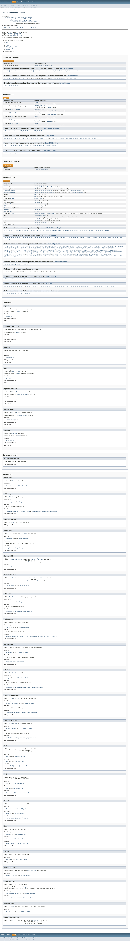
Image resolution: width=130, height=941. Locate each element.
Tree (19, 2)
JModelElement (35, 27)
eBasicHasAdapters (22, 264)
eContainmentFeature (39, 247)
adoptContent (8, 230)
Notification (49, 187)
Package (9, 2)
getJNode (48, 230)
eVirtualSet (109, 255)
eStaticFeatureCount (105, 254)
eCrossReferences (81, 247)
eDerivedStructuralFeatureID (13, 249)
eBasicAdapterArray (10, 264)
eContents (71, 247)
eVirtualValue (8, 257)
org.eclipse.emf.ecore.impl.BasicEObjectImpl (19, 19)
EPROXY (94, 138)
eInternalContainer (79, 237)
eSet (35, 196)
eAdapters (7, 138)
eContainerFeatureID (25, 138)
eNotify (42, 230)
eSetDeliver (118, 237)
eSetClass (111, 237)
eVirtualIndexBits (88, 255)
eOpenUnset (73, 253)
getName (54, 230)
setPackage (37, 222)
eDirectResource (47, 249)
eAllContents (20, 246)
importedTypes (38, 113)
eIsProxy (95, 237)
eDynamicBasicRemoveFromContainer (64, 249)
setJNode (91, 230)
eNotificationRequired (31, 230)
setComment (37, 220)
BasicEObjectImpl (66, 68)
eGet (35, 189)
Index (29, 2)
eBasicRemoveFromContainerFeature (71, 246)
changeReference (18, 230)
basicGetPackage (39, 185)
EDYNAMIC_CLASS (44, 138)
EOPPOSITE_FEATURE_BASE (11, 152)
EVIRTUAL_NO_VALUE (30, 145)
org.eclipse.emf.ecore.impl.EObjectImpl (20, 20)
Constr (14, 7)
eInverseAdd (38, 190)
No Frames (25, 5)
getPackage (37, 209)
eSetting (36, 254)
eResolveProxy (104, 253)
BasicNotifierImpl (73, 76)
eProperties (86, 138)
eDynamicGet (114, 249)
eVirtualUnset (118, 255)
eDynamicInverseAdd (27, 250)
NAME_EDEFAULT (37, 131)
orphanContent (83, 230)
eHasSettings (86, 251)
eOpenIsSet (59, 253)
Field (11, 7)
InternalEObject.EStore (11, 85)
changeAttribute (39, 187)
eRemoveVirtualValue (92, 253)
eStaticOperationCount (11, 255)
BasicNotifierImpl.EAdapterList (14, 78)
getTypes (37, 211)
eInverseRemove (39, 192)
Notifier (5, 27)
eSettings (55, 254)
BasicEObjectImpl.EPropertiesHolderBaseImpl (42, 71)
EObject (10, 27)
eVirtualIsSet (100, 255)
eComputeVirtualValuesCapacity (106, 246)
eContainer (14, 138)
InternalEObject (17, 27)
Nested (7, 7)
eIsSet (36, 194)
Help (33, 2)
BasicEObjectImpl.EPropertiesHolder (15, 71)
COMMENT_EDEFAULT (39, 106)
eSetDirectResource (10, 254)
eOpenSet (66, 253)
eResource (113, 253)
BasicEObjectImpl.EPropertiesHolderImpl (69, 71)
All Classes (34, 5)
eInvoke (88, 237)
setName (106, 230)
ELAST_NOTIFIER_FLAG (75, 138)
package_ (37, 120)
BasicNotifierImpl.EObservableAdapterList (63, 78)
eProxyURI (81, 253)
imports (36, 116)
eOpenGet (51, 253)
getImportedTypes (39, 206)
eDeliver (69, 237)
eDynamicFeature (91, 249)
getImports (37, 207)
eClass (49, 237)
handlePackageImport (40, 213)
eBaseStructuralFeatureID (33, 246)
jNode (15, 131)
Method (18, 7)
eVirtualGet (59, 255)
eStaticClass (38, 198)
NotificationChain (9, 190)
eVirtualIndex (77, 255)
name (30, 131)
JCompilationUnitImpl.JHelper (43, 65)
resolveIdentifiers (40, 215)
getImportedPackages (40, 204)
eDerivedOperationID (94, 247)
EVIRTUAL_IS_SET (18, 145)
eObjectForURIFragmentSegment (38, 253)
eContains (64, 247)
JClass (16, 113)
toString (37, 224)
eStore (21, 255)
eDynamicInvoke (83, 250)
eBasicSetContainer (40, 237)
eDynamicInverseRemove (55, 250)
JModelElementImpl (14, 33)
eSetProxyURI (8, 239)
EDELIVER (35, 138)
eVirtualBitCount (49, 255)
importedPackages (39, 109)
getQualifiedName (63, 230)
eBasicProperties (27, 237)
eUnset (36, 200)
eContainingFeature (26, 247)
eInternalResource (96, 251)
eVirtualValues (18, 257)
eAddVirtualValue (9, 246)
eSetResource (21, 254)
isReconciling (8, 131)
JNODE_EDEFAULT (23, 131)
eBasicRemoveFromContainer (50, 246)
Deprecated (24, 2)
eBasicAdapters (15, 237)
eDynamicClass (80, 249)
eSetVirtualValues (92, 254)
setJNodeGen (99, 230)
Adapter (46, 78)
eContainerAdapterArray (11, 247)
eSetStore (29, 254)
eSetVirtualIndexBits (66, 254)
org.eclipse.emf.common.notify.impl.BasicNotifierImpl (18, 17)
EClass (12, 198)
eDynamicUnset (44, 251)
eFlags (52, 138)
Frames (19, 5)
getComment (37, 202)
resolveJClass (38, 219)
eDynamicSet (17, 251)
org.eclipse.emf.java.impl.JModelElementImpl (25, 21)
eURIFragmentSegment (36, 255)
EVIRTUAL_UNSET (51, 145)
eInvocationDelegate (10, 253)
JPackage (17, 109)
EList (12, 109)
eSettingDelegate (45, 254)
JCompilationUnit (25, 27)
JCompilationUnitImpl (41, 169)
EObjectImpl (49, 136)
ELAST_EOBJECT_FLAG (62, 138)
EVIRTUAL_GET (8, 145)
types (36, 123)
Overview (3, 2)
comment (36, 102)
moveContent (74, 230)
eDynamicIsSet (104, 250)
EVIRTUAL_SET (41, 145)
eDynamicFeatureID (103, 249)
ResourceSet (51, 213)
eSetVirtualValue (79, 254)
